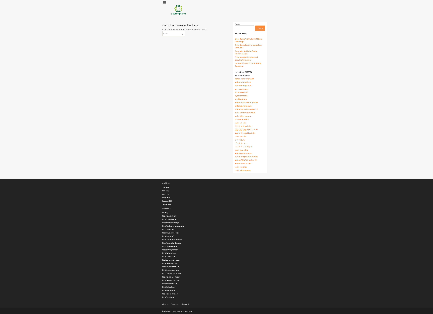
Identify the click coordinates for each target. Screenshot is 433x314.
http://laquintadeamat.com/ (171, 266)
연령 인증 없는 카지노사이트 (246, 129)
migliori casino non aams (243, 106)
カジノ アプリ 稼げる (243, 146)
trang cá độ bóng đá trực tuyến (245, 133)
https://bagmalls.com (169, 219)
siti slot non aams (241, 99)
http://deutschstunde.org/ (170, 222)
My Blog (165, 212)
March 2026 (166, 197)
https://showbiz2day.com (170, 280)
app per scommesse (241, 89)
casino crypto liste (241, 167)
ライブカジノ (240, 139)
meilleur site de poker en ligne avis (246, 102)
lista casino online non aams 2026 (246, 109)
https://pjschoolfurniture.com (171, 243)
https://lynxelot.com (168, 297)
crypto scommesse (241, 95)
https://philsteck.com (169, 216)
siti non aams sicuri (241, 92)
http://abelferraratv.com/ (170, 283)
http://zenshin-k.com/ (169, 256)
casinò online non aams (243, 170)
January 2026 (166, 204)
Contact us (174, 304)
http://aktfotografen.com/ (170, 249)
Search (237, 24)
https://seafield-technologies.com (173, 226)
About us (165, 304)
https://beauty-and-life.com (171, 277)
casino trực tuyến (240, 136)
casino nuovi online (241, 150)
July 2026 (165, 187)
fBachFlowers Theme (169, 311)
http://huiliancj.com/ (168, 287)
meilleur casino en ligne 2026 (244, 78)
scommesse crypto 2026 (243, 85)
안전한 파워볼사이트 (243, 126)
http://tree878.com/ (168, 290)
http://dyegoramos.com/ (170, 263)
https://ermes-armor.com (170, 294)
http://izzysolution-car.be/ (170, 233)
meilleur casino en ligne (243, 82)
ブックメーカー (241, 143)
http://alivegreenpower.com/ (171, 260)
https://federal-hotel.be (169, 246)
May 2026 (165, 191)
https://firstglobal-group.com (171, 273)
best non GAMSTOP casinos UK (246, 160)
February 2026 (167, 201)
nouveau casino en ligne (243, 163)
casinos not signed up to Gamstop (246, 156)
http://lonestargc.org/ (169, 253)
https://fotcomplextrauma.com (172, 239)
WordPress (188, 311)
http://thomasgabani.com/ (170, 270)
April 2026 (165, 194)
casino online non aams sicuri (245, 112)
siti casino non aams (242, 119)
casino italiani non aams (243, 116)
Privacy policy (185, 304)
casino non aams (240, 123)
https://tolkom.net (168, 229)
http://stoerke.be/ (168, 236)
